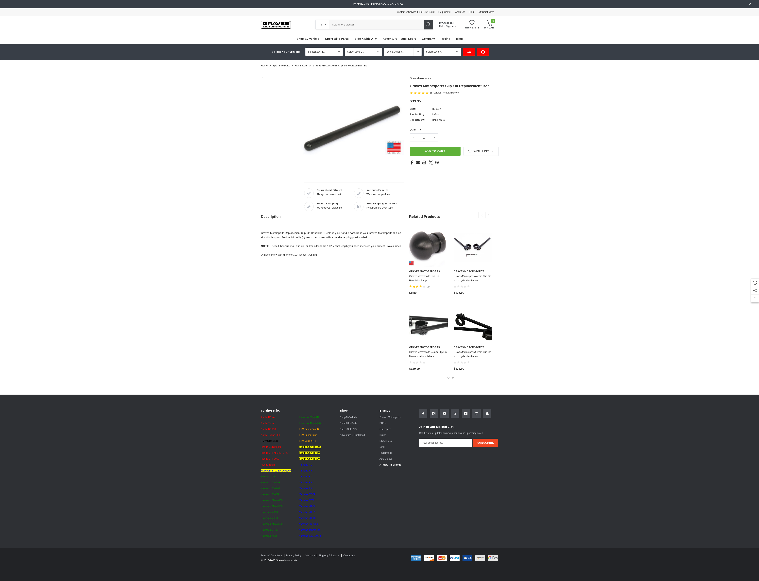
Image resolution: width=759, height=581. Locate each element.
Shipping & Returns (329, 555)
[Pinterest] (437, 162)
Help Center (444, 12)
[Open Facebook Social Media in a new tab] (423, 413)
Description (271, 217)
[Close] (749, 4)
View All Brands (391, 464)
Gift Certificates (486, 12)
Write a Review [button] (451, 92)
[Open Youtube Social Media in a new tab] (444, 413)
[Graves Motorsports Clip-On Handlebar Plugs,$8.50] (428, 247)
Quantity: (416, 129)
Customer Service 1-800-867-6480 (415, 12)
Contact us (349, 555)
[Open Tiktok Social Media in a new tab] (466, 413)
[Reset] (483, 52)
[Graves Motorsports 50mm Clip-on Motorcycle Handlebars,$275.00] (473, 323)
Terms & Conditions (271, 555)
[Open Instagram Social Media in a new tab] (434, 413)
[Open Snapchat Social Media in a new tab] (487, 413)
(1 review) (435, 92)
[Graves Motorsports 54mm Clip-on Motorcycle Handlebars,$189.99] (428, 323)
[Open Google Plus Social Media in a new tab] (476, 413)
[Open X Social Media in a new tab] (455, 413)
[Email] (418, 162)
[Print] (424, 162)
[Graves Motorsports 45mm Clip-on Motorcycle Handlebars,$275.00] (473, 247)
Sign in (450, 26)
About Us (460, 12)
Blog (471, 12)
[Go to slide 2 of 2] (453, 378)
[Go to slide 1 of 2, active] (448, 378)
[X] (431, 162)
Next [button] (488, 215)
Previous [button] (482, 215)
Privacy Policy (293, 555)
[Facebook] (412, 162)
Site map (310, 555)
